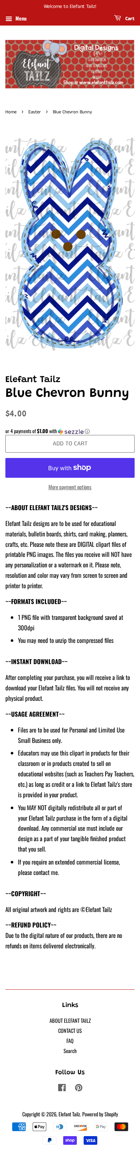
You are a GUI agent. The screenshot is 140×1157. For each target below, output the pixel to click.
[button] (70, 431)
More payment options (70, 487)
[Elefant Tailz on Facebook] (62, 1088)
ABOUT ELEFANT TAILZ (70, 1020)
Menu (20, 18)
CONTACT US (70, 1030)
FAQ (70, 1040)
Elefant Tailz (69, 1114)
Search (70, 1050)
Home (11, 112)
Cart (129, 18)
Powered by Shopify (100, 1114)
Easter (34, 112)
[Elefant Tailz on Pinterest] (79, 1088)
